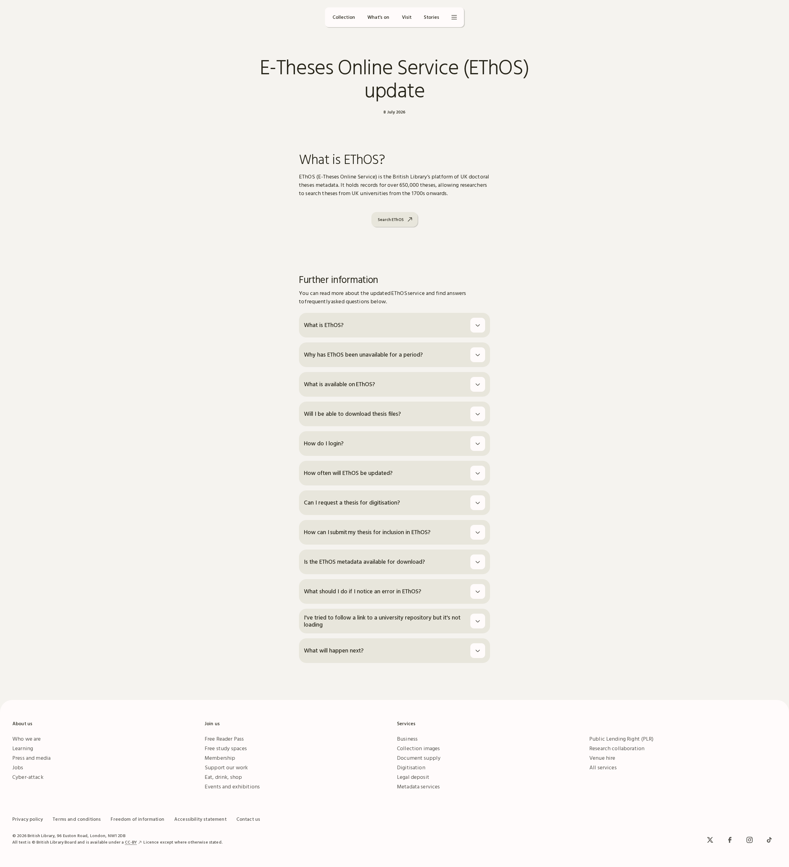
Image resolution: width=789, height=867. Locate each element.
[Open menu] (454, 17)
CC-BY (131, 842)
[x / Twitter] (710, 839)
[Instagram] (749, 839)
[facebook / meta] (729, 839)
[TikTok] (769, 839)
